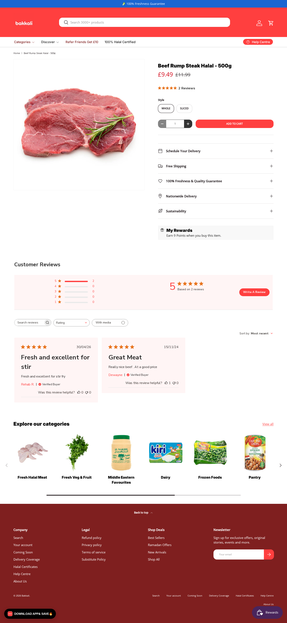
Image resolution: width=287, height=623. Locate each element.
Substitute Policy (94, 559)
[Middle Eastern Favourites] (121, 452)
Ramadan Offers (159, 545)
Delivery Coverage (26, 559)
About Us (20, 581)
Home (16, 53)
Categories (22, 42)
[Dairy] (165, 452)
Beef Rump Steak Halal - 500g (39, 53)
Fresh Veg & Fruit (77, 477)
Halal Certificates (25, 567)
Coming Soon (23, 552)
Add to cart (234, 123)
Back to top (141, 512)
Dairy (165, 477)
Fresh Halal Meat (32, 477)
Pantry (255, 477)
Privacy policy (92, 545)
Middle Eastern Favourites (121, 479)
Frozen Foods (210, 477)
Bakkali (25, 595)
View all (268, 424)
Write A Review (254, 292)
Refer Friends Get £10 (82, 42)
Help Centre (21, 574)
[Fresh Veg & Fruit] (77, 452)
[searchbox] (28, 322)
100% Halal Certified (120, 42)
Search (18, 538)
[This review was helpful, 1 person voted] (166, 383)
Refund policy (91, 538)
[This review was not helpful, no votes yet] (86, 392)
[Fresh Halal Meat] (32, 452)
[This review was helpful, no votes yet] (78, 392)
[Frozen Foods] (210, 452)
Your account (22, 545)
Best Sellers (156, 538)
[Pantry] (254, 452)
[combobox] (144, 22)
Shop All (154, 559)
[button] (271, 23)
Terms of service (93, 552)
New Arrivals (157, 552)
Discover (48, 42)
